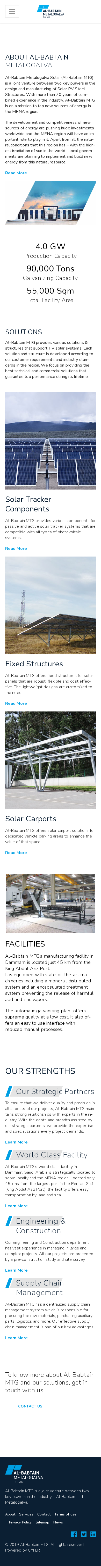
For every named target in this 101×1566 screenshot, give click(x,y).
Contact (44, 1514)
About (10, 1514)
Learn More (18, 1041)
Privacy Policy (20, 1522)
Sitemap (42, 1522)
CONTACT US (30, 1406)
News (58, 1522)
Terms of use (65, 1514)
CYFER (34, 1550)
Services (26, 1514)
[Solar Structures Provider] (50, 11)
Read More (16, 173)
